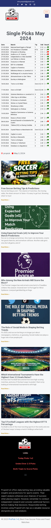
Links (25, 453)
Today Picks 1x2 (25, 458)
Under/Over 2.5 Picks (25, 463)
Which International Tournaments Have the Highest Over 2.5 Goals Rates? (22, 375)
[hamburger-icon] (46, 12)
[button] (26, 475)
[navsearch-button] (47, 16)
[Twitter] (22, 4)
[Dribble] (30, 4)
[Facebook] (18, 4)
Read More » (5, 200)
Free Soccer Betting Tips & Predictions (20, 188)
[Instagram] (34, 4)
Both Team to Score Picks (25, 469)
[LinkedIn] (26, 4)
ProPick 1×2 (14, 519)
